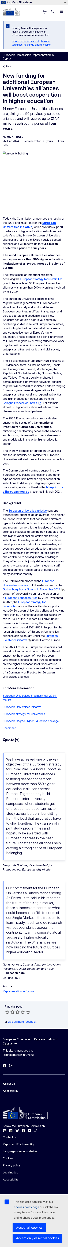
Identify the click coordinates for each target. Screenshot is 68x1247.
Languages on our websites (20, 1151)
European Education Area (21, 598)
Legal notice (10, 1172)
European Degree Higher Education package (31, 721)
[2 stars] (10, 1012)
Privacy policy (12, 1165)
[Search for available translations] (62, 589)
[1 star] (7, 1012)
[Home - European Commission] (11, 11)
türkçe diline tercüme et (25, 41)
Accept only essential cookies (37, 1238)
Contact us (10, 1137)
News (9, 66)
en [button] (44, 11)
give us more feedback (22, 1021)
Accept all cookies (29, 1227)
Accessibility (10, 1091)
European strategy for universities (41, 279)
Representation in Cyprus (18, 991)
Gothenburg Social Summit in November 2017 (31, 589)
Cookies (8, 1158)
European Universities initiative (28, 510)
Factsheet (9, 728)
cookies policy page (26, 1207)
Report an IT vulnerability (18, 1144)
